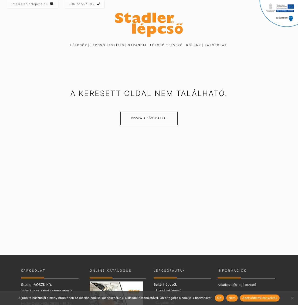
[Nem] (292, 298)
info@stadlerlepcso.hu (29, 4)
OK (219, 298)
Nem (232, 298)
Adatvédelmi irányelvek (259, 298)
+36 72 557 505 (81, 4)
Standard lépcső (169, 290)
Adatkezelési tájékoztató (237, 285)
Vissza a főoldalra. (149, 118)
